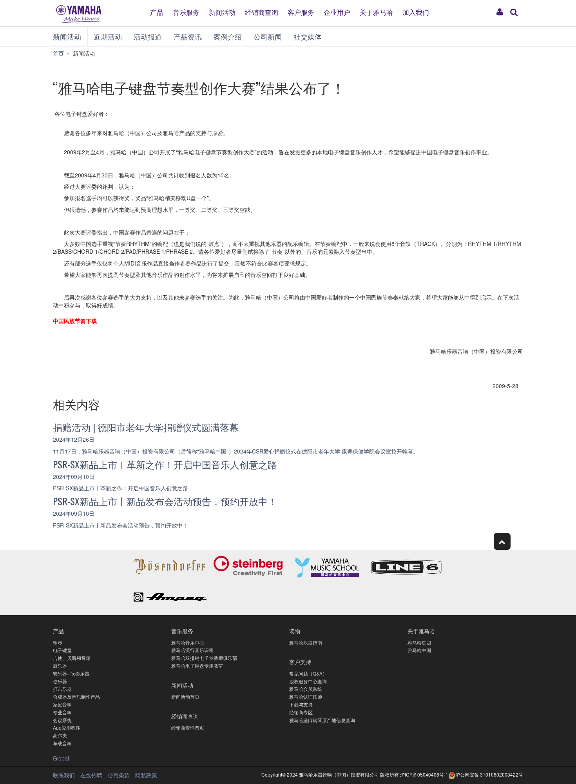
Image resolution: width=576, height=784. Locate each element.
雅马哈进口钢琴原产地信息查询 (322, 720)
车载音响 (62, 743)
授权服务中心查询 (308, 681)
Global (61, 758)
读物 (294, 631)
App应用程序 (66, 727)
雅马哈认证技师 (305, 696)
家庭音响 (62, 704)
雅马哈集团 (419, 642)
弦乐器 (60, 681)
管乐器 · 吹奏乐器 (71, 673)
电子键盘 (62, 650)
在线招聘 (91, 775)
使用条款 (119, 775)
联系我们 (64, 775)
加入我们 (415, 11)
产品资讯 (188, 36)
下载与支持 (301, 704)
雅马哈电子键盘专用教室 (197, 665)
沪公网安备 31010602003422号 (489, 774)
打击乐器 (62, 688)
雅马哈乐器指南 (305, 642)
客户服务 (301, 11)
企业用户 (337, 11)
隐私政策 (146, 775)
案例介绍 (228, 36)
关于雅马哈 (376, 11)
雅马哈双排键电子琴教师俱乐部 (204, 657)
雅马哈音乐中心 (187, 642)
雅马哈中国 (419, 650)
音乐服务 (186, 11)
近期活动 (108, 36)
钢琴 (57, 642)
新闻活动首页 (185, 696)
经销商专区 (301, 712)
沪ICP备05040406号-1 (424, 774)
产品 (156, 11)
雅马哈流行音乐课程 (192, 650)
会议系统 (62, 720)
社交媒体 (307, 36)
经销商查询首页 (187, 727)
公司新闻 (268, 36)
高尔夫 (60, 735)
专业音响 (62, 712)
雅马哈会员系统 (305, 688)
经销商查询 (261, 11)
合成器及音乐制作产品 (76, 696)
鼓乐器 (60, 665)
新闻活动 (222, 11)
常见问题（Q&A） (308, 673)
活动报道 (148, 36)
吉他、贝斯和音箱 (72, 657)
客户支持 (300, 662)
